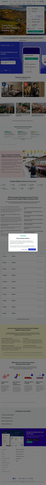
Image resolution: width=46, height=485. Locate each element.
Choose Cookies (24, 249)
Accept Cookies (32, 249)
